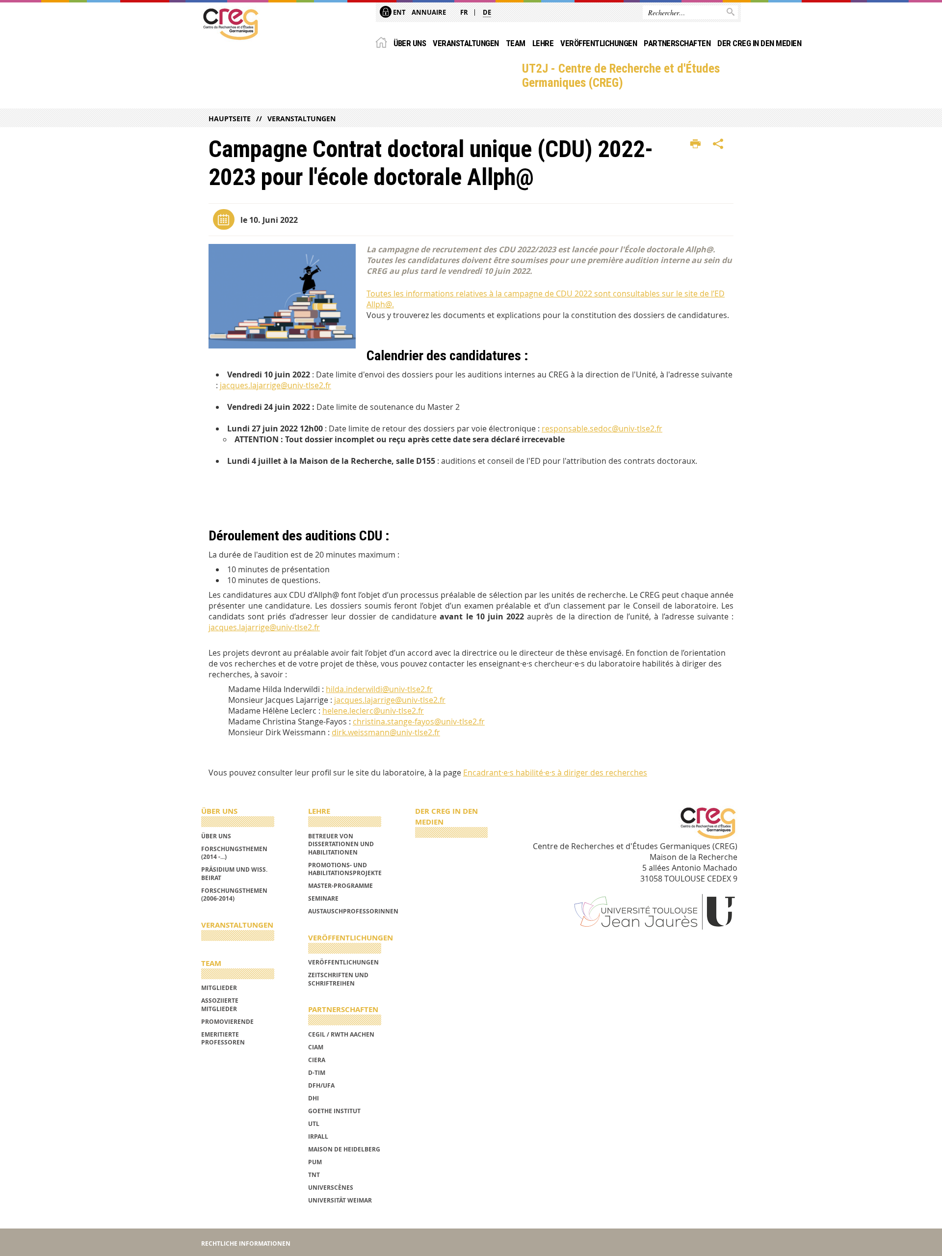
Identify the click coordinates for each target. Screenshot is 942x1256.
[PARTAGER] (718, 144)
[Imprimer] (695, 144)
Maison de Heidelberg (344, 1149)
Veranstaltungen (465, 43)
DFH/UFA (321, 1085)
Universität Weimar (340, 1200)
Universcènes (330, 1187)
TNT (314, 1175)
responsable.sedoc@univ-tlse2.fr (602, 428)
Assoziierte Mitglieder (219, 1004)
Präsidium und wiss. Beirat (234, 873)
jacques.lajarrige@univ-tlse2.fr (275, 385)
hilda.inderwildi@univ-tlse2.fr (379, 689)
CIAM (315, 1047)
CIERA (316, 1060)
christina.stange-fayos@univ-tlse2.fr (419, 721)
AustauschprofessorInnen (353, 911)
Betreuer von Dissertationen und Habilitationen (341, 844)
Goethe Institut (334, 1111)
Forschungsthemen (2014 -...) (234, 853)
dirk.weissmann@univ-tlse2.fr (386, 732)
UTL (313, 1124)
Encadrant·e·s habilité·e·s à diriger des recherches (555, 772)
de (487, 12)
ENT (399, 12)
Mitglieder (219, 988)
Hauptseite (230, 118)
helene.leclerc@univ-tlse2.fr (373, 710)
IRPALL (318, 1136)
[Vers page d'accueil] (230, 24)
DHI (313, 1098)
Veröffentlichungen (598, 43)
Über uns (409, 43)
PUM (315, 1162)
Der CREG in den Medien (759, 43)
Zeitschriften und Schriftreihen (338, 979)
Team (515, 43)
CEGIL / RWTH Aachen (341, 1034)
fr (464, 12)
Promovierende (227, 1021)
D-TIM (316, 1073)
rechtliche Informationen (245, 1243)
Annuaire (429, 12)
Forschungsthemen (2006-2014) (234, 894)
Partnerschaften (677, 43)
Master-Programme (340, 886)
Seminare (323, 898)
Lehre (542, 43)
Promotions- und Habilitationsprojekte (345, 869)
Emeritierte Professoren (223, 1038)
